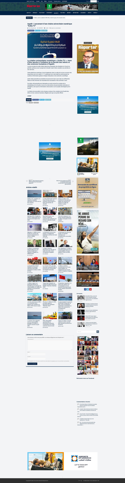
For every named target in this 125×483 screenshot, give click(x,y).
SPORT (89, 12)
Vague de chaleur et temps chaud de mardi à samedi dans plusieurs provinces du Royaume (64, 322)
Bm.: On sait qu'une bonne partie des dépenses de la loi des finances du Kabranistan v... (86, 423)
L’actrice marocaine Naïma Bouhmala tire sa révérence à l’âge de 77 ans (91, 324)
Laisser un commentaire (56, 28)
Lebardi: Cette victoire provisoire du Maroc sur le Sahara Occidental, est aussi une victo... (87, 410)
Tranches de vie (57, 1)
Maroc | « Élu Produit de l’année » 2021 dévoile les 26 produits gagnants (36, 181)
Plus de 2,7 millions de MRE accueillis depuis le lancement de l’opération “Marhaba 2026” (49, 303)
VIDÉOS (95, 12)
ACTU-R (28, 12)
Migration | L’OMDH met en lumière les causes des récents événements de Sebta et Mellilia (33, 234)
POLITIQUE (41, 12)
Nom (28, 352)
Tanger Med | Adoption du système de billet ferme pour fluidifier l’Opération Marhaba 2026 (49, 285)
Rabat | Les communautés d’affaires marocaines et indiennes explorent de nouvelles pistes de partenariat (86, 268)
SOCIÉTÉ (56, 13)
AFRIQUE (35, 12)
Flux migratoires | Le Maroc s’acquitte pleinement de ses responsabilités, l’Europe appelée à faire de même (65, 250)
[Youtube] (89, 1)
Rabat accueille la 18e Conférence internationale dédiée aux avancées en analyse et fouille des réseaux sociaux (64, 201)
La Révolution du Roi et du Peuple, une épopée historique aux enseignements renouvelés (64, 234)
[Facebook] (86, 1)
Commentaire (30, 339)
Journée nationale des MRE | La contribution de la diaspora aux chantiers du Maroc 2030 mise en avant (34, 303)
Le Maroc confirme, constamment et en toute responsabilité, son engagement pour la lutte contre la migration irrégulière (65, 268)
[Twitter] (87, 1)
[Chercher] (98, 1)
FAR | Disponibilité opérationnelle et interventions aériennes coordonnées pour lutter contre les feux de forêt (48, 323)
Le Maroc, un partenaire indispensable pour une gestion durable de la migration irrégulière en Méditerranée (33, 251)
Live (42, 1)
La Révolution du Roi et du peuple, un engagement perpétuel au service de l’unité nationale (50, 234)
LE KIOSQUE (64, 1)
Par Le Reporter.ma (32, 28)
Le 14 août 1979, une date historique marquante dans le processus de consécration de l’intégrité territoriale (50, 267)
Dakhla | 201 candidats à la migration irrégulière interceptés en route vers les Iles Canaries (34, 200)
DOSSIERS (83, 12)
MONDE (69, 12)
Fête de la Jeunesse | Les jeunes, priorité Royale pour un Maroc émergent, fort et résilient (64, 218)
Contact (37, 1)
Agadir (30, 102)
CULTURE (62, 12)
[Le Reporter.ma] (33, 5)
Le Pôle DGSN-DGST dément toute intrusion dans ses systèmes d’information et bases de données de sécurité (50, 201)
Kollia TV (36, 102)
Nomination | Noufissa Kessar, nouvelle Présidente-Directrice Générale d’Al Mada (91, 305)
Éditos (45, 1)
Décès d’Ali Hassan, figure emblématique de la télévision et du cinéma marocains (91, 317)
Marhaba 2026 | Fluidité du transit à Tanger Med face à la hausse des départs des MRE (34, 218)
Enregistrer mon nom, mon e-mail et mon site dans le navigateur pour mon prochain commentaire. (49, 361)
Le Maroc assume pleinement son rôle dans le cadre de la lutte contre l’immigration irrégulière (49, 250)
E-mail (29, 356)
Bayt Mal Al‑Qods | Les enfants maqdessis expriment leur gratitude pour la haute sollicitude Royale (50, 218)
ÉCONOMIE (49, 12)
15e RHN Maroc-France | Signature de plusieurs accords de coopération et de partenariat (86, 284)
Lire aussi (50, 1)
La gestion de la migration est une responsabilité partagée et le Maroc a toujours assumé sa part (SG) (33, 323)
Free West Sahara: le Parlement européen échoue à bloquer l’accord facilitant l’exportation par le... (87, 405)
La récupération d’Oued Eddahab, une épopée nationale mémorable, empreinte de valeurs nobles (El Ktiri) (34, 268)
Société (46, 28)
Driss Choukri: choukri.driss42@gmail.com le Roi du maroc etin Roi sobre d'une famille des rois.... (87, 415)
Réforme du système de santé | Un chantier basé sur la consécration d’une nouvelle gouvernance (63, 182)
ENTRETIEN (75, 12)
